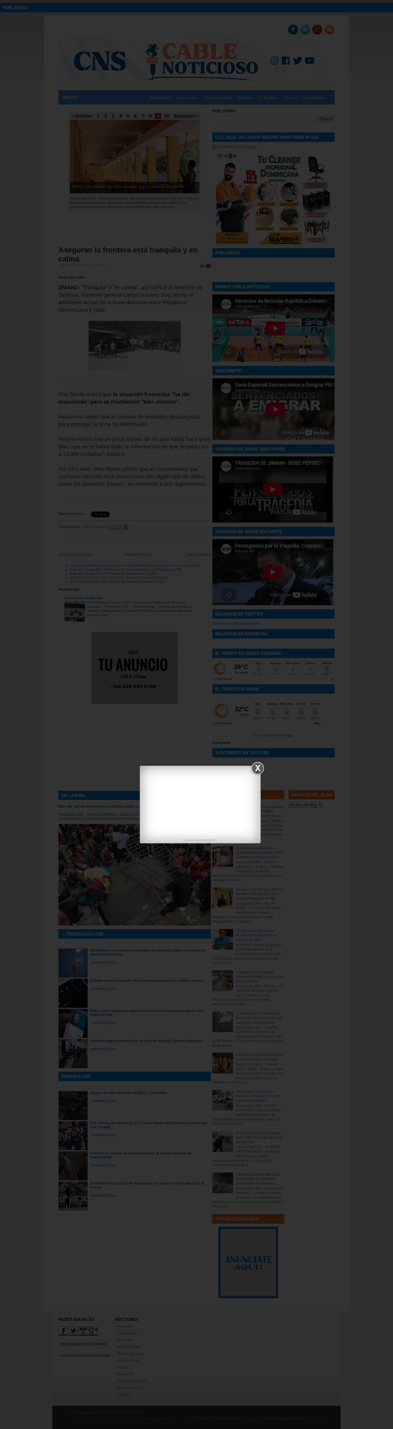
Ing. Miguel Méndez (205, 840)
